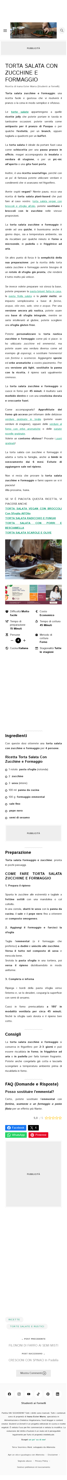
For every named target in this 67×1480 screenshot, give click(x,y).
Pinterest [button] (40, 1134)
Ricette (14, 1319)
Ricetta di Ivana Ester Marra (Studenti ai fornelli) (32, 86)
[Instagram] (19, 1394)
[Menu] (5, 30)
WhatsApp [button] (18, 1134)
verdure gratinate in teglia (23, 419)
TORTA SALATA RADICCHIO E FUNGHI (30, 518)
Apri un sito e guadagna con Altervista (26, 1454)
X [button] (36, 1127)
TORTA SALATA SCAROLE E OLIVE (28, 533)
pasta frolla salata (20, 296)
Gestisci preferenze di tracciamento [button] (33, 1467)
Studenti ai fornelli (33, 1403)
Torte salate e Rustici (27, 1326)
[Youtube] (29, 1394)
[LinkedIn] (57, 1394)
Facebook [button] (18, 1127)
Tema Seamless (19, 1447)
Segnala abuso (25, 1461)
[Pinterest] (48, 1394)
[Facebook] (9, 1394)
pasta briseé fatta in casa (45, 291)
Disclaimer (53, 1454)
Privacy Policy (41, 1461)
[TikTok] (38, 1394)
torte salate (20, 112)
